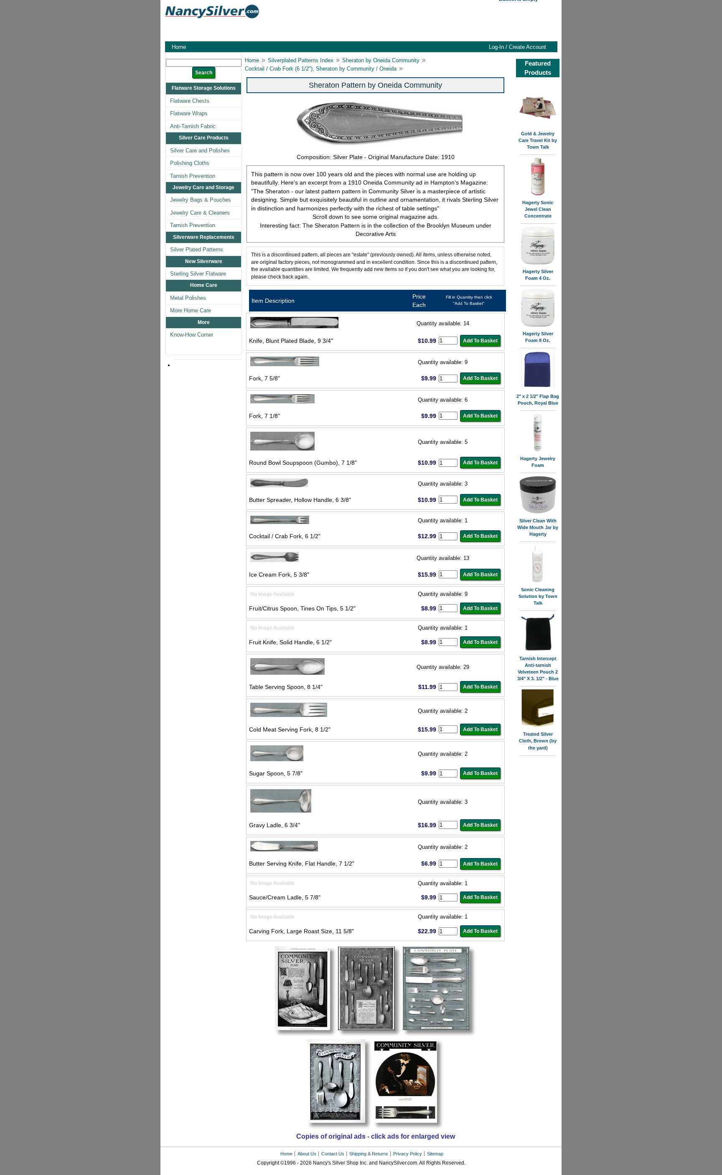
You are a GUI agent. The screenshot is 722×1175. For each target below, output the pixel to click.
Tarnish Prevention (192, 176)
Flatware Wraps (189, 113)
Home (179, 47)
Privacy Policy (407, 1153)
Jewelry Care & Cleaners (200, 213)
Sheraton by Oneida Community (380, 60)
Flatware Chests (189, 101)
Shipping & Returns (368, 1153)
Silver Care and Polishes (200, 150)
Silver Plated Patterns (196, 249)
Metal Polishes (188, 298)
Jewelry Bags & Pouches (200, 200)
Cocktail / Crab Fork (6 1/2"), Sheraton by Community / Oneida (321, 69)
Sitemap (435, 1153)
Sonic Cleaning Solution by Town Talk (538, 596)
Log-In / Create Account (517, 47)
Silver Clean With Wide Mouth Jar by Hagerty (537, 527)
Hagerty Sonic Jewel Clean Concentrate (537, 209)
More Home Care (190, 310)
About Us (306, 1153)
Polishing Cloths (189, 163)
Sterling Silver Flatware (198, 274)
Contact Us (332, 1153)
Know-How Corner (191, 335)
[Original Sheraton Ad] (306, 1035)
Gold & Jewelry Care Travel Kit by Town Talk (538, 140)
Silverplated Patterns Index (300, 60)
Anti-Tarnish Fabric (193, 126)
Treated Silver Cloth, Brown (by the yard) (538, 741)
